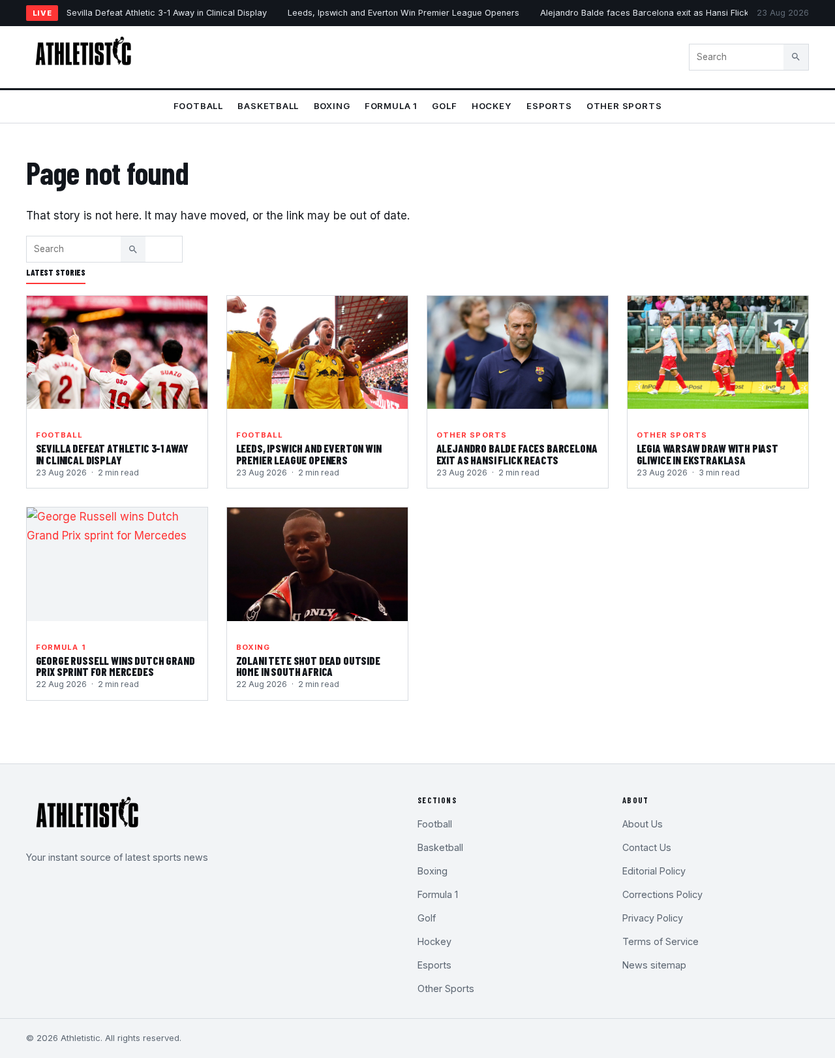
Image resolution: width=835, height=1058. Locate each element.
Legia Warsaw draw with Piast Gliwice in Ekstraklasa (707, 453)
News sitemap (654, 964)
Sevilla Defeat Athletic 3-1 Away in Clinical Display (167, 13)
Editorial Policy (654, 870)
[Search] (795, 56)
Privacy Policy (652, 917)
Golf (444, 106)
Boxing (332, 106)
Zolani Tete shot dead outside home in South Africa (308, 666)
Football (198, 106)
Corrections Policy (662, 894)
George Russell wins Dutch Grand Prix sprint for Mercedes (115, 666)
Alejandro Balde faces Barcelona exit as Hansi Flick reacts (659, 13)
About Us (642, 823)
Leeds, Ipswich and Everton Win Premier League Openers (403, 13)
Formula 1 (391, 106)
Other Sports (623, 106)
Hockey (492, 106)
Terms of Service (660, 941)
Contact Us (646, 847)
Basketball (268, 106)
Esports (549, 106)
